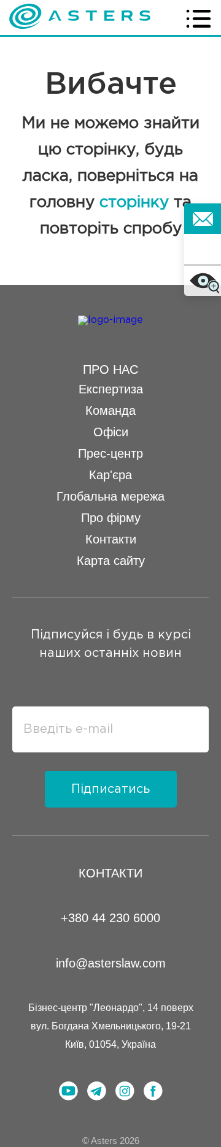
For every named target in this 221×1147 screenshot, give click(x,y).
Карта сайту (111, 560)
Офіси (110, 432)
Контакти (110, 539)
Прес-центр (110, 453)
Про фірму (111, 517)
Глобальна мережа (110, 496)
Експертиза (111, 389)
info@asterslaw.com (111, 963)
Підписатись (110, 789)
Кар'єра (110, 475)
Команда (110, 410)
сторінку (134, 202)
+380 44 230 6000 (110, 918)
